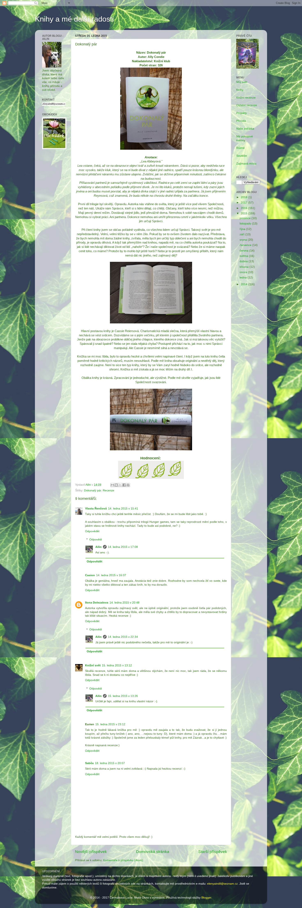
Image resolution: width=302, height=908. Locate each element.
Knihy (239, 89)
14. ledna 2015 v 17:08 (123, 546)
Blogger (206, 897)
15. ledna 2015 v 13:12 (117, 665)
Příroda (241, 120)
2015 (244, 213)
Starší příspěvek (212, 851)
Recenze (108, 490)
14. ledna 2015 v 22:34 (123, 636)
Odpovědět (92, 531)
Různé (240, 147)
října (243, 229)
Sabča (89, 763)
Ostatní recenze (246, 105)
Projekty (241, 113)
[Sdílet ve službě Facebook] (124, 485)
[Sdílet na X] (120, 485)
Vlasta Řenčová (96, 508)
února (244, 272)
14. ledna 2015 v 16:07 (111, 575)
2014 (244, 284)
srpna (244, 239)
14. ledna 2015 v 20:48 (124, 602)
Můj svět (241, 82)
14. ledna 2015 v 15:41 (123, 508)
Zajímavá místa (246, 163)
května (244, 255)
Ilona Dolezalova (96, 602)
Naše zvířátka (245, 128)
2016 (244, 208)
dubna (244, 261)
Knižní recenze (246, 97)
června (244, 250)
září (242, 234)
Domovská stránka (152, 851)
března (244, 266)
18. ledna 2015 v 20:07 (110, 763)
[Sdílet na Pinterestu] (128, 485)
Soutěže (241, 155)
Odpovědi (95, 539)
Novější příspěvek (91, 851)
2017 (244, 202)
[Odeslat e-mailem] (112, 485)
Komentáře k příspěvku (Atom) (123, 860)
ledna (244, 277)
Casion (90, 575)
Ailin (98, 546)
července (246, 245)
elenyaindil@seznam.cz (222, 883)
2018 (244, 197)
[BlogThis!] (116, 485)
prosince (245, 218)
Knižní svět (93, 665)
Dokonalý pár (92, 490)
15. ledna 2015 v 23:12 (110, 724)
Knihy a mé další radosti (74, 19)
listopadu (246, 223)
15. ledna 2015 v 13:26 (123, 696)
